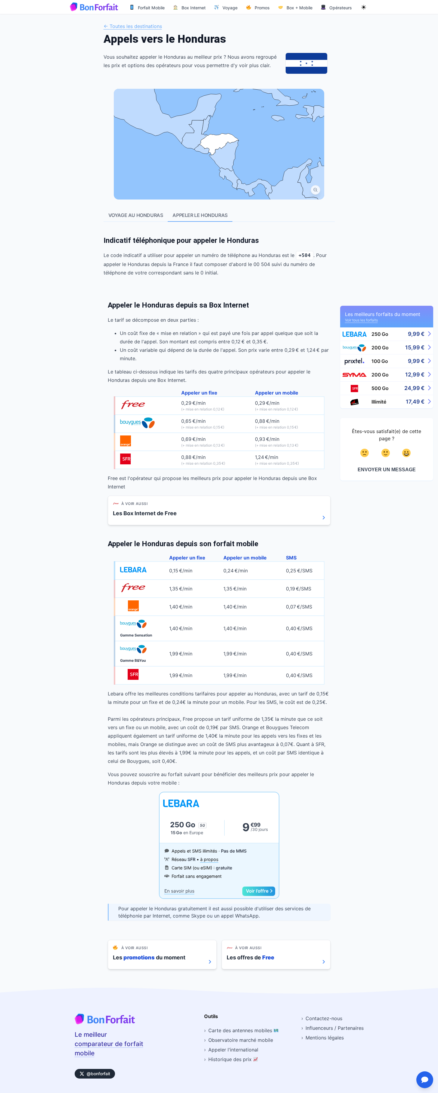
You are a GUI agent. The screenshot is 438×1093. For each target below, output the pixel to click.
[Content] (386, 453)
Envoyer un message (387, 469)
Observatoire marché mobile (240, 1040)
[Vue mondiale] (315, 190)
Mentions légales (325, 1038)
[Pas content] (365, 453)
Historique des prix (230, 1059)
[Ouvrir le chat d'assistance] (424, 1079)
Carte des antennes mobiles (241, 1030)
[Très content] (407, 453)
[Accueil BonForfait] (105, 1022)
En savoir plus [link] (179, 891)
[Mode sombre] (364, 7)
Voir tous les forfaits (361, 320)
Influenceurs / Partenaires (335, 1028)
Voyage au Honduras (135, 215)
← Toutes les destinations (133, 26)
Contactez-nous (324, 1018)
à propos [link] (209, 859)
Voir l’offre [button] (257, 891)
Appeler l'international (233, 1050)
